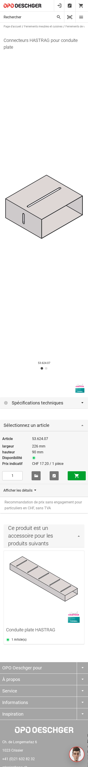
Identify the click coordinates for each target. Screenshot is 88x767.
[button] (76, 754)
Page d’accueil (12, 26)
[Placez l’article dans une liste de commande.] (54, 475)
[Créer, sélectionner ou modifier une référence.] (36, 475)
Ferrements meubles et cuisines (43, 26)
